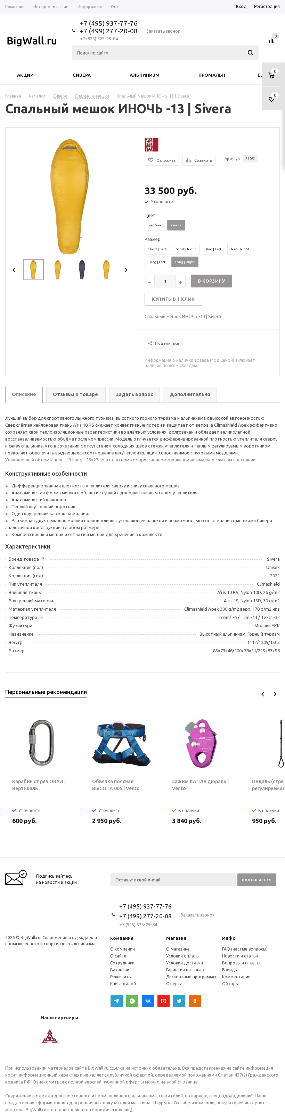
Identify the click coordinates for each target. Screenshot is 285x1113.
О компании (122, 949)
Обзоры (230, 983)
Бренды (230, 970)
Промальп (211, 75)
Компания (121, 938)
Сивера (82, 75)
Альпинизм (145, 75)
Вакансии (119, 970)
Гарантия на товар (185, 970)
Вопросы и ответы (241, 963)
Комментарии (236, 976)
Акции (25, 75)
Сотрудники (122, 963)
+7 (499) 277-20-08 (109, 31)
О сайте (118, 956)
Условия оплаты (183, 956)
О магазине (178, 949)
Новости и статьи (240, 956)
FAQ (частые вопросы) (245, 949)
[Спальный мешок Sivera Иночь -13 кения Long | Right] (70, 196)
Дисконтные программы (191, 976)
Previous (14, 270)
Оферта (174, 983)
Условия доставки (184, 963)
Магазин (176, 938)
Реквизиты (121, 976)
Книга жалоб (123, 983)
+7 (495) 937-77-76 (109, 23)
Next (126, 270)
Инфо (229, 938)
